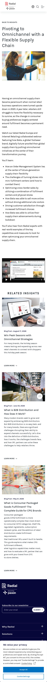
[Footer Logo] (9, 593)
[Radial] (13, 6)
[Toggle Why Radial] (42, 626)
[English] (32, 6)
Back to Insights (9, 22)
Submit (37, 610)
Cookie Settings (23, 676)
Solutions (7, 634)
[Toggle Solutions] (42, 633)
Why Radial (8, 626)
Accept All (23, 670)
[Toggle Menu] (42, 7)
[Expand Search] (37, 6)
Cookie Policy (26, 663)
